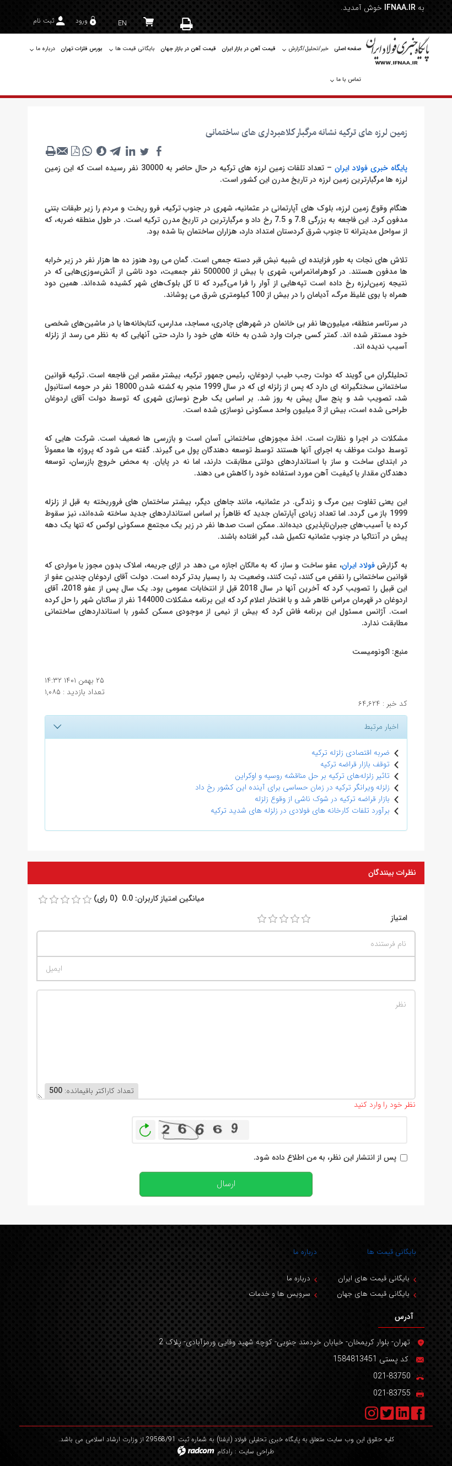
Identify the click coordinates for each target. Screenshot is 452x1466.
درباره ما (305, 1252)
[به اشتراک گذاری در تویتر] (144, 151)
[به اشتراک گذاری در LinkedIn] (130, 151)
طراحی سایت (257, 1451)
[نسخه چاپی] (187, 24)
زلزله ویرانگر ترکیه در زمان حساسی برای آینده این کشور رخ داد (292, 787)
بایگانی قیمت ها (391, 1252)
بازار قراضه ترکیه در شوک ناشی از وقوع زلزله (322, 799)
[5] (306, 919)
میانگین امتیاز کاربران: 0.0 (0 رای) (149, 899)
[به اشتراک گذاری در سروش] (101, 151)
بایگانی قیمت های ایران (374, 1278)
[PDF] (75, 151)
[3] (284, 919)
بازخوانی (145, 1127)
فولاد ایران (358, 565)
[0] (43, 900)
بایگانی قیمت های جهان (373, 1294)
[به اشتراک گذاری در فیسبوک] (159, 151)
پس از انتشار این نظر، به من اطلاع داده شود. (325, 1158)
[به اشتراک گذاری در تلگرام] (116, 151)
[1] (262, 919)
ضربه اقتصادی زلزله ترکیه (350, 752)
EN (122, 23)
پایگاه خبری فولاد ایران (371, 168)
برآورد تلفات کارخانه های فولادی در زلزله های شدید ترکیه (300, 810)
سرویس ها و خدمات (279, 1294)
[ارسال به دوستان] (63, 151)
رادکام (225, 1451)
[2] (273, 919)
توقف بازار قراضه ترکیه (355, 764)
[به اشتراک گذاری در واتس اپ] (87, 151)
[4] (295, 919)
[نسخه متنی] (51, 151)
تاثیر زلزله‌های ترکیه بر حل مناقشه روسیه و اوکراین (312, 776)
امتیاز (399, 918)
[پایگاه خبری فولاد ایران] (398, 50)
